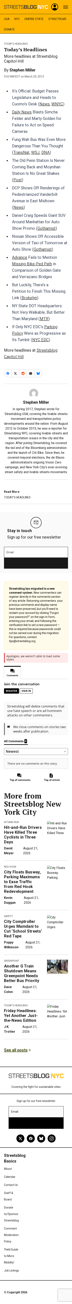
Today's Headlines (16, 43)
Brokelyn (29, 297)
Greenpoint (11, 961)
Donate (9, 29)
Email (10, 552)
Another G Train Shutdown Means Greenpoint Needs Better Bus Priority (21, 973)
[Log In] (54, 7)
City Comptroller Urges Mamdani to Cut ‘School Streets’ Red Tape (23, 928)
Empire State (34, 19)
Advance (19, 257)
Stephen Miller (22, 70)
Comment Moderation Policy (11, 1235)
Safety (8, 916)
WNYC (57, 104)
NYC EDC (40, 339)
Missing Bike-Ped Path (32, 263)
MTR (44, 318)
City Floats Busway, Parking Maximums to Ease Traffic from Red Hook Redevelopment (22, 882)
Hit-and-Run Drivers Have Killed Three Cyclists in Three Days (23, 834)
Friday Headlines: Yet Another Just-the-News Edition (21, 1015)
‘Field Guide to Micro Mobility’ (11, 1256)
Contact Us (11, 1185)
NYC (17, 19)
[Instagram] (52, 1138)
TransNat (21, 152)
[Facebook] (31, 1138)
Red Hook (10, 867)
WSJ (35, 152)
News (44, 104)
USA (7, 19)
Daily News (22, 112)
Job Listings (11, 1270)
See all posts (16, 1050)
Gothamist (46, 228)
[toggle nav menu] (65, 7)
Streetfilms (57, 19)
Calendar (9, 1176)
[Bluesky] (41, 1138)
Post (17, 179)
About (8, 1168)
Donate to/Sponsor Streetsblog (11, 1214)
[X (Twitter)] (20, 1138)
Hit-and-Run (11, 822)
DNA (45, 152)
